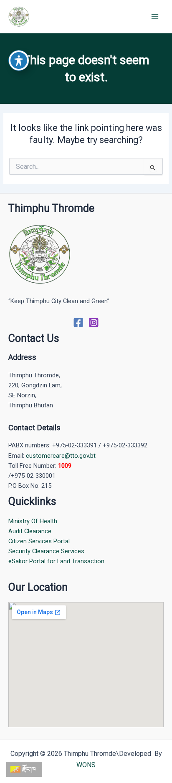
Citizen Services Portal (39, 541)
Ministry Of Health (32, 521)
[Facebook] (78, 322)
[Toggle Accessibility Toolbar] (19, 60)
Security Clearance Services (46, 551)
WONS (86, 765)
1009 (64, 465)
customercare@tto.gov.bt (61, 455)
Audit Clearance (29, 531)
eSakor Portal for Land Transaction (56, 561)
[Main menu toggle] (155, 16)
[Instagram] (94, 322)
